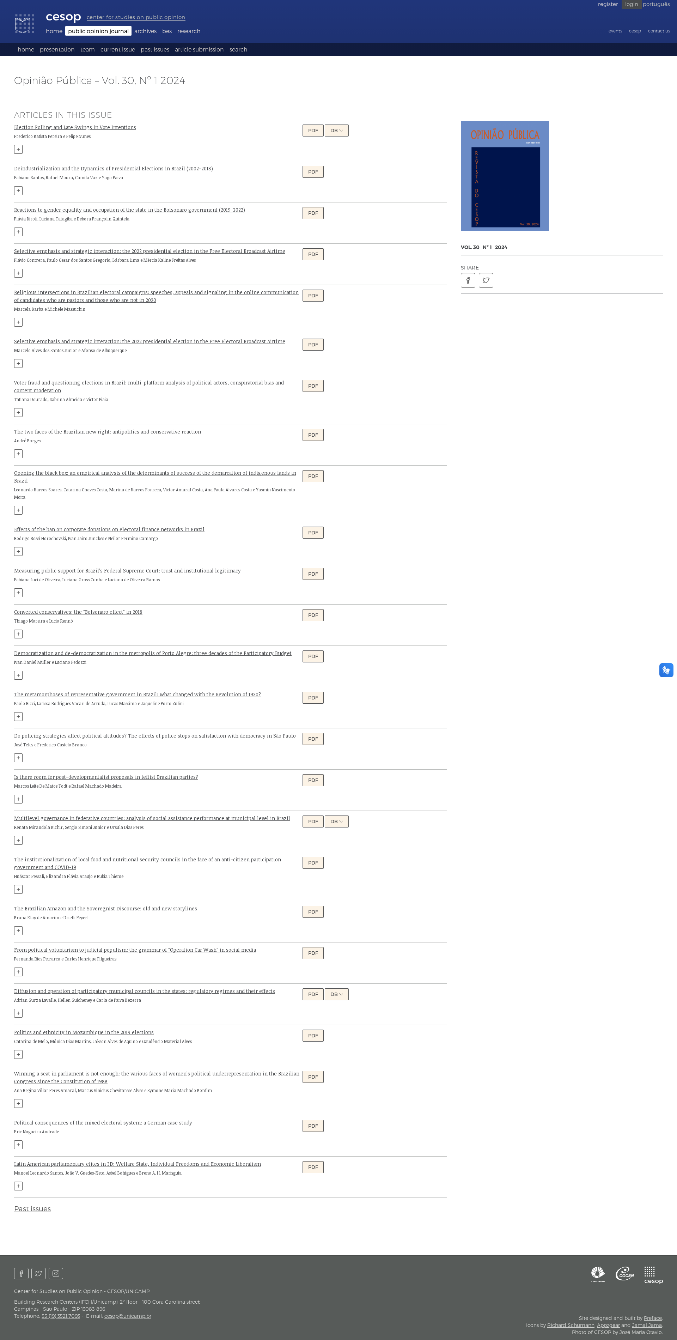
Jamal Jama (647, 1325)
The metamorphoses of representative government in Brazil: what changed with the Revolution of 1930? (137, 694)
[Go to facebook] (21, 1273)
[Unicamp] (598, 1274)
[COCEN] (625, 1273)
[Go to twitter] (38, 1273)
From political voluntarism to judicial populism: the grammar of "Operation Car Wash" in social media (135, 949)
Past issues (32, 1208)
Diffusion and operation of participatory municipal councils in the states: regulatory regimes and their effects (144, 991)
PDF (313, 130)
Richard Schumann (570, 1325)
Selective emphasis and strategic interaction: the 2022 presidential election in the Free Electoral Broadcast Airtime (149, 251)
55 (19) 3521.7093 (61, 1316)
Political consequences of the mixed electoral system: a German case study (103, 1122)
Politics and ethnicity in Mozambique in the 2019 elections (84, 1032)
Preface (653, 1318)
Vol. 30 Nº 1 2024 (484, 247)
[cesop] (654, 1275)
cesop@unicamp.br (127, 1316)
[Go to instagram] (56, 1273)
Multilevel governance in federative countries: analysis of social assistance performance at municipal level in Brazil (152, 818)
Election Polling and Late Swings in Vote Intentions (75, 127)
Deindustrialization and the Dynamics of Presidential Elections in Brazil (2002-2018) (113, 168)
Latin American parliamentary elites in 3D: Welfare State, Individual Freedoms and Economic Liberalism (137, 1163)
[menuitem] (54, 31)
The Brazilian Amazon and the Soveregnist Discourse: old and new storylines (105, 908)
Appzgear (608, 1325)
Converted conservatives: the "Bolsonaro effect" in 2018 (78, 611)
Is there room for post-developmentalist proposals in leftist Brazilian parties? (106, 777)
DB (334, 130)
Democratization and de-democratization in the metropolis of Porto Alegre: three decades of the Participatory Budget (153, 653)
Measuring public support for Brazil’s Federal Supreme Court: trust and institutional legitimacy (127, 570)
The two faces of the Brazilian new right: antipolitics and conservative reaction (107, 431)
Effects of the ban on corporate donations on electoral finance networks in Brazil (109, 529)
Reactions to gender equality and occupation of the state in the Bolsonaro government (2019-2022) (129, 209)
